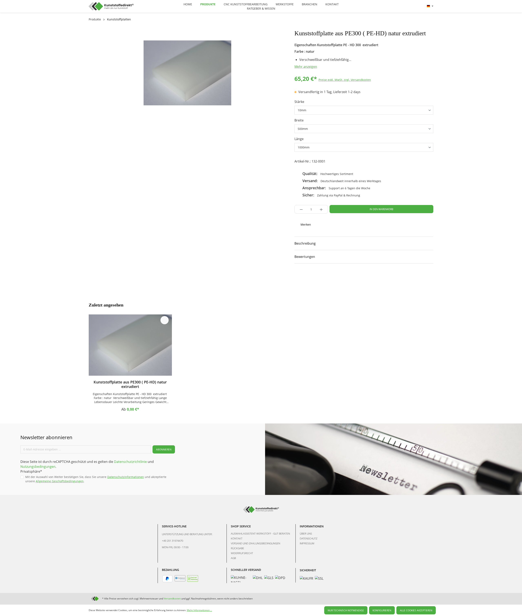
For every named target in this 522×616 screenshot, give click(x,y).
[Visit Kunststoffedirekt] (296, 276)
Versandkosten (172, 598)
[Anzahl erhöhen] (322, 209)
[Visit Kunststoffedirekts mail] (339, 276)
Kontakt (236, 538)
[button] (363, 243)
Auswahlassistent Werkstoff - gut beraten (260, 533)
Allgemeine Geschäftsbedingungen (60, 481)
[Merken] (164, 320)
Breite (299, 120)
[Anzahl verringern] (300, 209)
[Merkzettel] (404, 6)
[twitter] (325, 276)
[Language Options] (430, 6)
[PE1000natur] (187, 72)
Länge (299, 139)
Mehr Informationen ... (199, 610)
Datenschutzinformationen (125, 477)
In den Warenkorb (381, 209)
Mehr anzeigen (305, 66)
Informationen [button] (312, 526)
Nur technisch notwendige (346, 610)
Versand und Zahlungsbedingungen (255, 543)
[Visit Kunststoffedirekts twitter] (416, 598)
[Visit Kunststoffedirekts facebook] (311, 276)
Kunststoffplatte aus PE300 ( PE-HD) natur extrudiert (130, 384)
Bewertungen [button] (304, 256)
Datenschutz (308, 538)
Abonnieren (163, 449)
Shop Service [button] (241, 526)
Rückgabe (237, 548)
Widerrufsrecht (242, 553)
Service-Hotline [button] (174, 526)
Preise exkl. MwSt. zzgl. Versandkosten (345, 80)
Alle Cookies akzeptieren (416, 610)
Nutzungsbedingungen (37, 466)
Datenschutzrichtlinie (130, 461)
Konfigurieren (382, 610)
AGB (233, 558)
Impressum (307, 543)
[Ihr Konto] (413, 6)
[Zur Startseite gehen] (132, 6)
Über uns (306, 533)
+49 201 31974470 (172, 540)
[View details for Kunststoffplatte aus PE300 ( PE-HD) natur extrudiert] (130, 345)
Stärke (299, 101)
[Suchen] (394, 5)
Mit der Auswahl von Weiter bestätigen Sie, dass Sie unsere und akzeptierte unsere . (95, 479)
